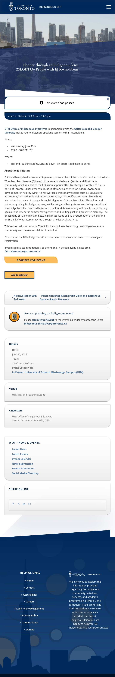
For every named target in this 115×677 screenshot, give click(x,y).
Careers (30, 601)
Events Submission (23, 468)
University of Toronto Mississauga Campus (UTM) (54, 372)
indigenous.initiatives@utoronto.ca (45, 323)
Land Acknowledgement (30, 608)
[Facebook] (14, 504)
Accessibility (30, 594)
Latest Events (20, 454)
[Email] (31, 504)
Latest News (19, 449)
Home (30, 580)
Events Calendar (21, 459)
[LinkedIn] (25, 504)
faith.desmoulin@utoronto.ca (22, 251)
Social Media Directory (25, 473)
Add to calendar (19, 275)
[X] (20, 504)
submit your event (43, 320)
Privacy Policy (30, 615)
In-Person (18, 372)
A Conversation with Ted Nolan (25, 297)
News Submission (22, 463)
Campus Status (30, 622)
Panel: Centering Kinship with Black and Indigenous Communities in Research (70, 297)
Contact (30, 587)
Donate (30, 629)
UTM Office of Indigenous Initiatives (25, 129)
